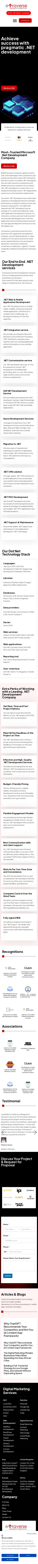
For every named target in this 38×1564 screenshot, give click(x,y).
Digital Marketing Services (16, 1391)
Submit (8, 1276)
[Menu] (15, 21)
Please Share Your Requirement (17, 1258)
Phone (6, 1247)
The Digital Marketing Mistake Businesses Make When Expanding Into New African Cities (18, 1357)
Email (6, 1236)
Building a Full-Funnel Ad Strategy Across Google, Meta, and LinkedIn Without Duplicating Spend (17, 1369)
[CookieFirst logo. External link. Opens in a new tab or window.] (2, 1536)
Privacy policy (31, 1533)
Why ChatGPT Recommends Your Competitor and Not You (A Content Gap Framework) (18, 1329)
